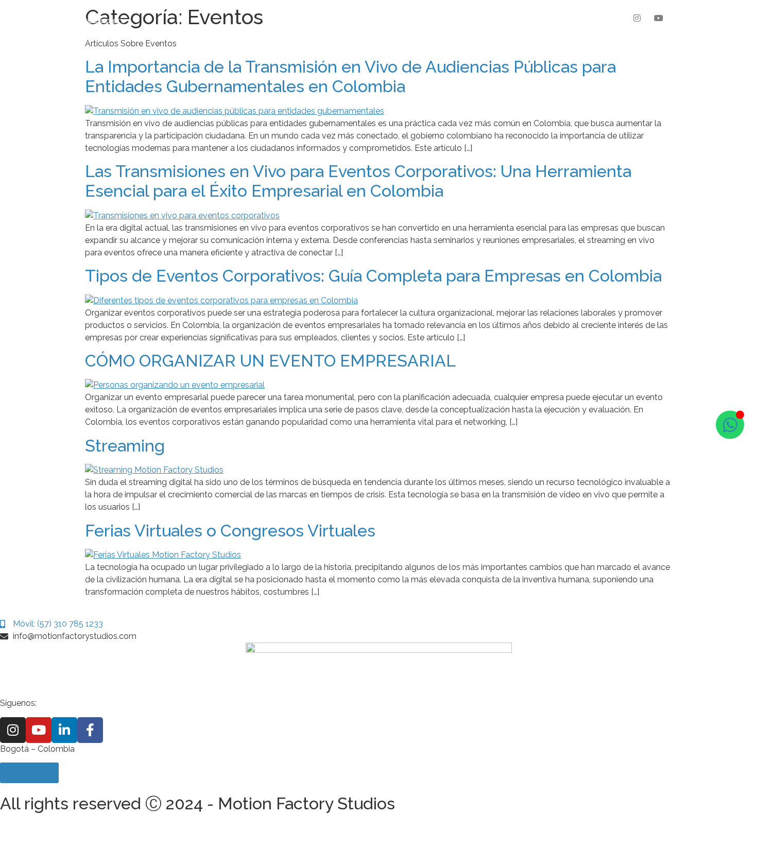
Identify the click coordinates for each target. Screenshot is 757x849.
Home (273, 17)
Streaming (125, 445)
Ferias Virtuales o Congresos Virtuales (230, 530)
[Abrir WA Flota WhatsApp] (730, 424)
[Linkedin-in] (64, 730)
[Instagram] (637, 18)
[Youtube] (658, 18)
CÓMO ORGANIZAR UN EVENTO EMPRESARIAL (270, 360)
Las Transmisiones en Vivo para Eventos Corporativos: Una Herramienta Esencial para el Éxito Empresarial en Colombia (358, 181)
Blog (433, 17)
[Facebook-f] (90, 730)
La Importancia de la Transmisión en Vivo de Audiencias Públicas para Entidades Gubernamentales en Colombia (350, 76)
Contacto (478, 17)
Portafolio (386, 17)
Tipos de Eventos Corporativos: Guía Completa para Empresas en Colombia (373, 275)
